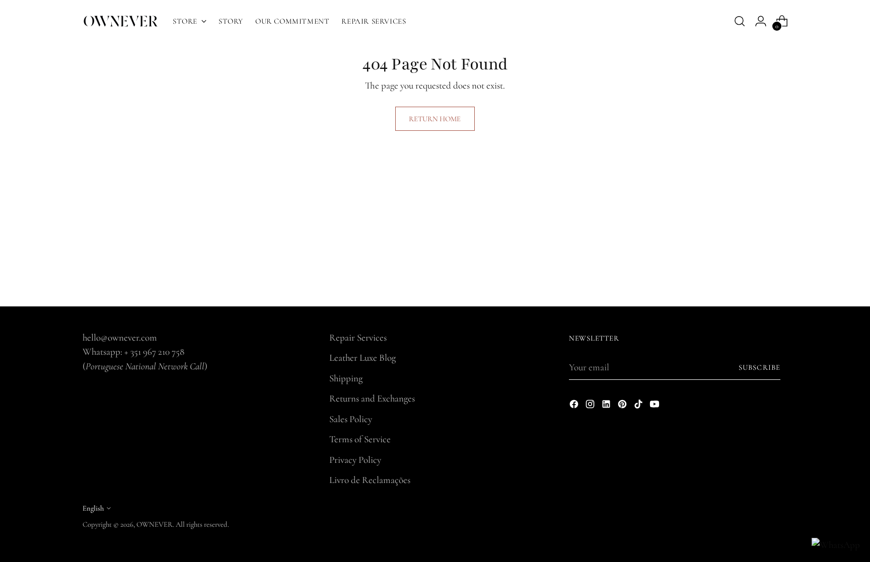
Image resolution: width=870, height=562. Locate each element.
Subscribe (759, 367)
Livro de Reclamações (369, 480)
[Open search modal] (740, 21)
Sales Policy (350, 419)
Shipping (345, 378)
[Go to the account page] (761, 21)
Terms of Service (360, 439)
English (93, 508)
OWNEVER (154, 524)
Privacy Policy (355, 459)
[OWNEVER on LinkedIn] (607, 406)
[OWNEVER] (120, 21)
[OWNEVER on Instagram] (591, 406)
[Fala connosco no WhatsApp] (836, 545)
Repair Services (358, 337)
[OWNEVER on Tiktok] (639, 406)
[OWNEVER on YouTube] (655, 406)
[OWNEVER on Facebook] (575, 406)
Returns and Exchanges (372, 398)
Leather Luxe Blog (362, 357)
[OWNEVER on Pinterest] (623, 406)
